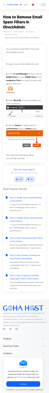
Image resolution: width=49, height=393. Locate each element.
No (32, 179)
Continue (23, 384)
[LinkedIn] (17, 329)
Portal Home (7, 31)
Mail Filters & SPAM (11, 34)
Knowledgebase (18, 31)
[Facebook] (4, 329)
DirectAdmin (30, 31)
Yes (20, 179)
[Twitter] (10, 329)
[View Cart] (21, 4)
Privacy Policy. (22, 377)
